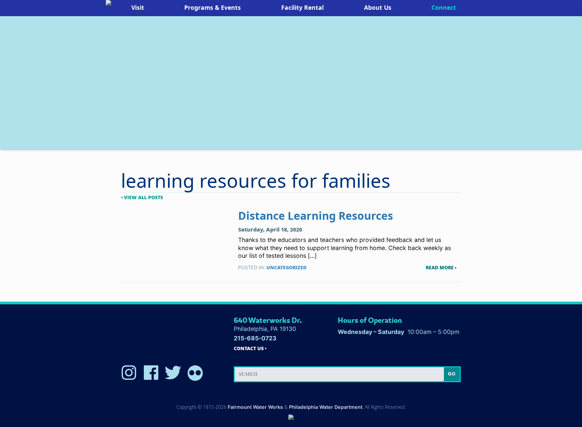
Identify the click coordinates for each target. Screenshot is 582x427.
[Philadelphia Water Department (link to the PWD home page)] (291, 418)
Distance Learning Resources (315, 215)
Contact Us (249, 348)
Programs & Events (212, 7)
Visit (137, 7)
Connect (443, 7)
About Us (377, 7)
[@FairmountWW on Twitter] (173, 373)
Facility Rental (302, 7)
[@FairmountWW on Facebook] (150, 373)
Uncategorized (286, 267)
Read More (440, 267)
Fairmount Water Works (255, 407)
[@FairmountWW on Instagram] (129, 373)
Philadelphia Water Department (325, 407)
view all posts (143, 197)
